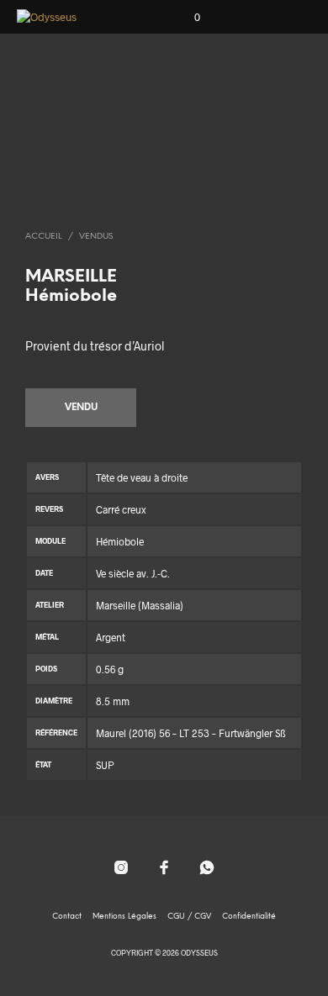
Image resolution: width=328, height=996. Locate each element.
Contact (67, 916)
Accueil (43, 236)
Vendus (96, 236)
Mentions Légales (124, 916)
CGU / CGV (189, 916)
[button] (186, 17)
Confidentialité (249, 916)
